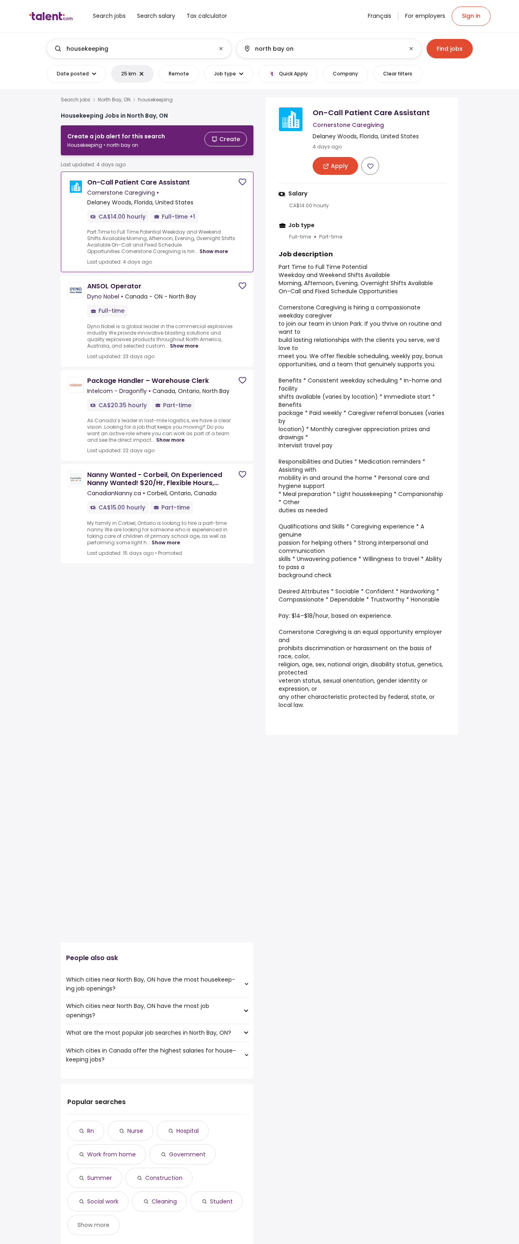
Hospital (187, 1131)
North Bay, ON (114, 99)
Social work (102, 1201)
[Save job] (242, 181)
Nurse (135, 1131)
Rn (90, 1131)
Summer (99, 1178)
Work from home (111, 1154)
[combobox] (138, 48)
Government (187, 1154)
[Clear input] (221, 48)
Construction (163, 1178)
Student (221, 1201)
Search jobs (75, 99)
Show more (213, 251)
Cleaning (164, 1201)
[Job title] (132, 48)
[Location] (322, 48)
